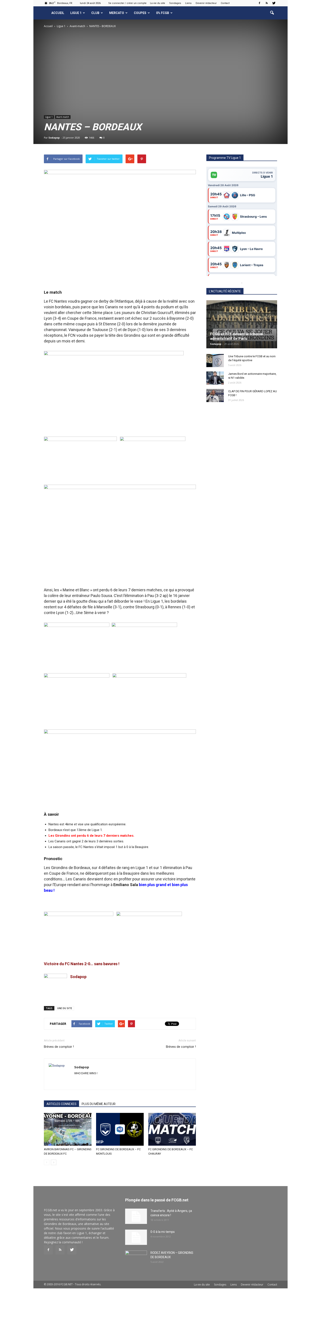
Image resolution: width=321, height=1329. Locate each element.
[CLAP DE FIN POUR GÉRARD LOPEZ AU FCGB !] (215, 395)
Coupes (140, 13)
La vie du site (157, 3)
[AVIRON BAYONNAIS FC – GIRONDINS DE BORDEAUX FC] (67, 1129)
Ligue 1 (75, 13)
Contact (225, 3)
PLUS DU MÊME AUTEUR (99, 1104)
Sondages (175, 3)
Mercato (116, 13)
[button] (272, 13)
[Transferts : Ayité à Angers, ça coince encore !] (136, 1216)
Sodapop (54, 137)
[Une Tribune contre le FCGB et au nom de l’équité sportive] (215, 360)
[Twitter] (274, 3)
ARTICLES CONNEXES (61, 1104)
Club (95, 13)
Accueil (57, 13)
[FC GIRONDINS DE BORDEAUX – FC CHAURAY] (172, 1129)
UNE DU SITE (64, 1008)
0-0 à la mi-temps (162, 1232)
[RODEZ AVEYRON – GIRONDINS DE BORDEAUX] (136, 1258)
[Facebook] (259, 3)
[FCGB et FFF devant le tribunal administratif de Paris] (241, 324)
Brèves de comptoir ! (59, 1047)
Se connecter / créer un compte (127, 3)
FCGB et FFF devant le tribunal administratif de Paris (236, 336)
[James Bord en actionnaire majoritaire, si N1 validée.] (215, 378)
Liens (188, 3)
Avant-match (62, 116)
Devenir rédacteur (206, 3)
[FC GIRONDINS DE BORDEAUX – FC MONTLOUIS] (120, 1129)
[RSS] (266, 3)
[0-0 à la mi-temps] (136, 1237)
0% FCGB (162, 13)
